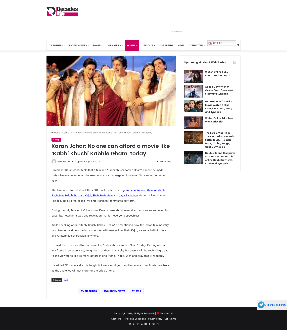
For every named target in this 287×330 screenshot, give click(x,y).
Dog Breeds (166, 45)
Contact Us (196, 45)
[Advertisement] (176, 21)
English (217, 42)
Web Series (114, 45)
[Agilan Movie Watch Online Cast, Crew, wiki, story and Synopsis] (193, 91)
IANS (66, 280)
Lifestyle (147, 45)
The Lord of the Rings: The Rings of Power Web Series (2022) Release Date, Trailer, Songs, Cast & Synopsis (219, 140)
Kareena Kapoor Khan (139, 190)
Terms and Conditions (134, 318)
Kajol (88, 195)
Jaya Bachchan (128, 195)
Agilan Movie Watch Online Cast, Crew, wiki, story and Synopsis (219, 90)
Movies (97, 45)
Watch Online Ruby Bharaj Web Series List (218, 73)
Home (56, 132)
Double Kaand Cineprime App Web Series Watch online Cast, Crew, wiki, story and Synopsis (220, 158)
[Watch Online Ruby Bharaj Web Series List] (193, 76)
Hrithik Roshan (74, 195)
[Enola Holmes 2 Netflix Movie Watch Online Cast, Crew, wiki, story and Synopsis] (193, 106)
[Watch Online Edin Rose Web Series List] (193, 122)
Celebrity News (115, 290)
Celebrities (56, 45)
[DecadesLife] (62, 11)
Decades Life (63, 161)
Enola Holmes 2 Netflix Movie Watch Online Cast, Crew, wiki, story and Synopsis (218, 107)
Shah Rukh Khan (103, 195)
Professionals (78, 45)
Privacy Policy (155, 318)
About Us (116, 318)
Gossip (131, 45)
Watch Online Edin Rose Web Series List (219, 119)
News (181, 45)
